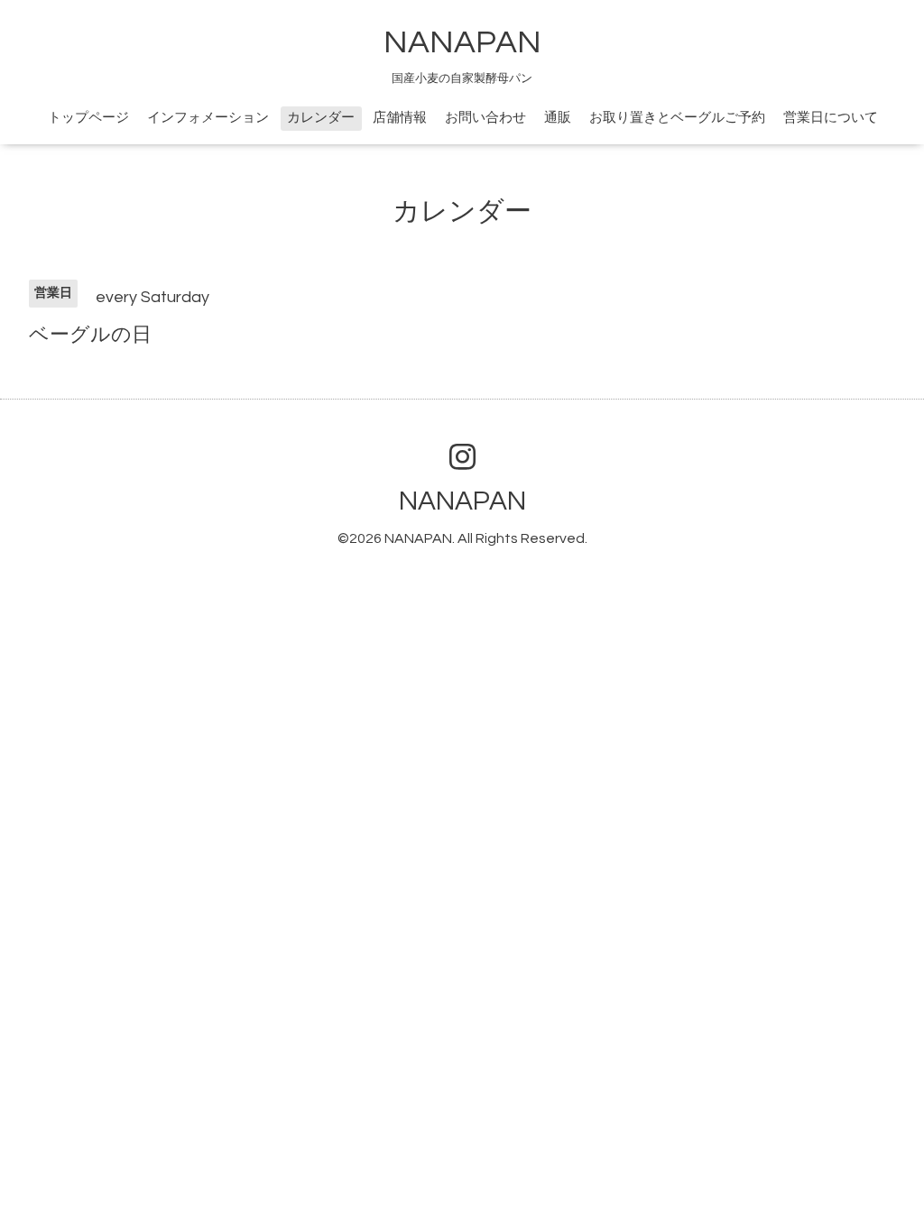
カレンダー (321, 117)
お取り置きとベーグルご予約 (677, 117)
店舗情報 (400, 117)
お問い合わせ (485, 117)
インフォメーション (208, 117)
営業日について (830, 117)
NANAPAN (462, 42)
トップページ (88, 117)
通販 (557, 117)
